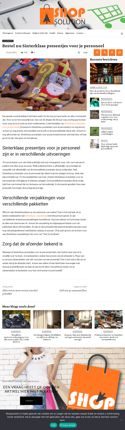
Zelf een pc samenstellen (73, 290)
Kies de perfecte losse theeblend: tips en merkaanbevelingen (105, 92)
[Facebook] (97, 52)
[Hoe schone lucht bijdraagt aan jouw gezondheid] (94, 143)
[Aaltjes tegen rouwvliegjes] (94, 131)
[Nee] (121, 419)
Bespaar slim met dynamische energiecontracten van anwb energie (77, 337)
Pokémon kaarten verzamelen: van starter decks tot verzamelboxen (109, 337)
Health (104, 140)
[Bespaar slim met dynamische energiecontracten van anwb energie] (78, 319)
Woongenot (106, 99)
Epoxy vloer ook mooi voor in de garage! (111, 103)
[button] (122, 33)
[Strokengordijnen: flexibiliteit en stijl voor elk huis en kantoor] (47, 319)
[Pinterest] (112, 52)
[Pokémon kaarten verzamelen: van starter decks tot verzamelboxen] (109, 319)
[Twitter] (104, 52)
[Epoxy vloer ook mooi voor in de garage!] (94, 102)
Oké (53, 425)
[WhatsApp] (119, 52)
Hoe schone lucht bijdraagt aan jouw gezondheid (109, 146)
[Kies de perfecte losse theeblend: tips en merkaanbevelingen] (106, 73)
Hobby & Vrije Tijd (98, 87)
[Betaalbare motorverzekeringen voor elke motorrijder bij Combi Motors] (16, 319)
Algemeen (8, 41)
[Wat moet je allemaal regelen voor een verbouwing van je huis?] (94, 114)
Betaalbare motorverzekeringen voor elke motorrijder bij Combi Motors (16, 338)
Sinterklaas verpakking (36, 215)
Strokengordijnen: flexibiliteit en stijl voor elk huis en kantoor (47, 337)
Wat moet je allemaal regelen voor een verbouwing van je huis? (110, 118)
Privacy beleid (68, 425)
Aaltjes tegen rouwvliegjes (107, 132)
